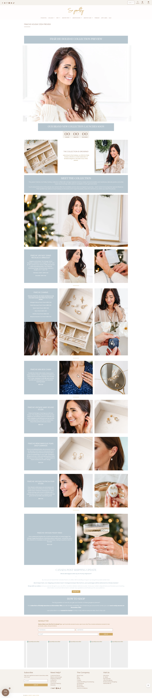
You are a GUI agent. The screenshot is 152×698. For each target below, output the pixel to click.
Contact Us (53, 680)
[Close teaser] (10, 688)
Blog (78, 677)
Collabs (50, 18)
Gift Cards (104, 18)
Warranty (53, 685)
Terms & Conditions (82, 688)
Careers (79, 680)
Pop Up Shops (107, 678)
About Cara (80, 675)
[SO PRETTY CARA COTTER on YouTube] (5, 3)
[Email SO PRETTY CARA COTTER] (12, 3)
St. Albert (105, 677)
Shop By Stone (76, 18)
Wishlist (97, 18)
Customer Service (55, 675)
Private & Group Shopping (110, 682)
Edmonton (106, 675)
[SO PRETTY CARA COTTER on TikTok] (14, 3)
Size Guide (53, 682)
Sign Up (106, 634)
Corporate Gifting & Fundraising (85, 682)
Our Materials (80, 683)
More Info (76, 591)
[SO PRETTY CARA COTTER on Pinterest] (7, 3)
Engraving (44, 18)
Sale (110, 18)
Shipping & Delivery (55, 678)
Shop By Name (87, 18)
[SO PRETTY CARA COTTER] (76, 11)
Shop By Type (65, 18)
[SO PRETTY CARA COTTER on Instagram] (10, 3)
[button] (5, 692)
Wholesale (80, 685)
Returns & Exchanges (56, 677)
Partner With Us (107, 683)
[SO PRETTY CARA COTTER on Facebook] (3, 3)
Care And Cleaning (55, 683)
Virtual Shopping (107, 680)
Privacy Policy (80, 686)
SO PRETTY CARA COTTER (33, 695)
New (57, 18)
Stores (78, 678)
